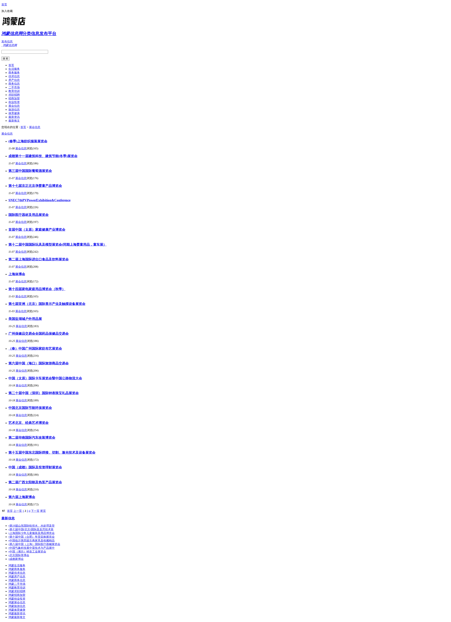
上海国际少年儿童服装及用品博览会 (31, 533)
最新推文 (14, 120)
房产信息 (14, 79)
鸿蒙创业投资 (16, 598)
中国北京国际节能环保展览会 (30, 408)
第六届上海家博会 (21, 497)
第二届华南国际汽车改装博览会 (31, 437)
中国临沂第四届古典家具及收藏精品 (31, 540)
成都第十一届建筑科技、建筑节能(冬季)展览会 (43, 156)
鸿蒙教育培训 (16, 587)
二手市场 (14, 87)
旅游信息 (14, 109)
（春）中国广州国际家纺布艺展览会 (35, 348)
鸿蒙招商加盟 (16, 594)
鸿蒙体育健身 (16, 609)
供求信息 (14, 76)
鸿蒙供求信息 (16, 572)
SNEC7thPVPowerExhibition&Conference (39, 200)
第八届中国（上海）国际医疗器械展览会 (34, 544)
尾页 (43, 510)
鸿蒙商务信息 (16, 580)
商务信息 (14, 83)
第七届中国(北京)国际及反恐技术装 (31, 529)
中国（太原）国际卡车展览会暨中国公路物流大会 (45, 378)
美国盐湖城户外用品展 (25, 319)
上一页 (17, 510)
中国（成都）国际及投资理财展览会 (35, 467)
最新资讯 (14, 116)
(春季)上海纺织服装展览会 (27, 141)
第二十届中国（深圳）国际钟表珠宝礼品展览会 (43, 393)
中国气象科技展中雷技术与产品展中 (31, 547)
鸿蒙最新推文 (16, 617)
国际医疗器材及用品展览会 (28, 215)
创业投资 (14, 102)
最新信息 (8, 518)
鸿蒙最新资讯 (16, 613)
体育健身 (14, 113)
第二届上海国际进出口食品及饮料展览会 (38, 259)
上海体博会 (16, 274)
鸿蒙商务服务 (16, 569)
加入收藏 (7, 11)
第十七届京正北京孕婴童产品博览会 (35, 186)
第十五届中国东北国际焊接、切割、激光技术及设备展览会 (51, 452)
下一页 (35, 510)
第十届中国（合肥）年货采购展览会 (31, 536)
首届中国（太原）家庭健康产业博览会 (36, 229)
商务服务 (14, 72)
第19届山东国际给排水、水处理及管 (31, 525)
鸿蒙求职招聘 (16, 591)
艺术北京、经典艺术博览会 (28, 423)
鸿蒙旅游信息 (16, 606)
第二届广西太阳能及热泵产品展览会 (35, 482)
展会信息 (14, 105)
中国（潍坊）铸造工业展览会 (27, 551)
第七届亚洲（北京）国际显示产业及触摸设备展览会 (46, 304)
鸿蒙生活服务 (16, 565)
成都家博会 (16, 558)
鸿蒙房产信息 (16, 576)
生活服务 (14, 68)
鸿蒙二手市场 (16, 583)
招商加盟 (14, 98)
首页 (4, 4)
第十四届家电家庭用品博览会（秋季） (36, 289)
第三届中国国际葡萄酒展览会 (30, 171)
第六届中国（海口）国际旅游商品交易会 (38, 363)
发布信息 (7, 41)
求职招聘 (14, 94)
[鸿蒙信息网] (23, 25)
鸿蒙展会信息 (16, 602)
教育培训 (14, 91)
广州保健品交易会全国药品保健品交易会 (38, 333)
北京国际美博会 (18, 555)
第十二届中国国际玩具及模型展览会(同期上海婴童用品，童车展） (57, 244)
